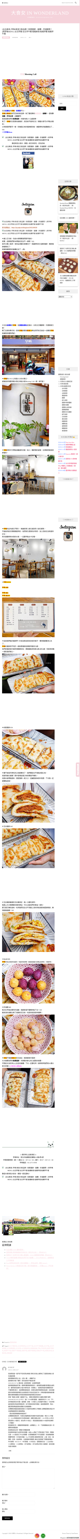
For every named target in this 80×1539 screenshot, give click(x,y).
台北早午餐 (29, 1346)
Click (78, 770)
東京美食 (64, 419)
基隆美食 (63, 379)
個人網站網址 (5, 1510)
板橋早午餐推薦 (16, 1350)
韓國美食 (64, 428)
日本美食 (64, 416)
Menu (6, 3)
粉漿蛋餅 (38, 113)
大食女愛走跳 (64, 384)
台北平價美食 (13, 1346)
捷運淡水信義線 (66, 412)
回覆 (10, 1450)
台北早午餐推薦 (38, 1346)
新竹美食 (64, 414)
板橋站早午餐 (40, 1350)
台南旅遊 (64, 391)
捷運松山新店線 (66, 407)
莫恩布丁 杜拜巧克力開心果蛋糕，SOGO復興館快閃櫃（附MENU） (29, 1255)
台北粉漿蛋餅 (11, 1348)
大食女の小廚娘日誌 (66, 381)
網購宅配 (64, 423)
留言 (4, 1467)
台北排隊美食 (22, 1346)
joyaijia (15, 37)
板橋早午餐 (7, 1350)
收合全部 (67, 374)
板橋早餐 (24, 1350)
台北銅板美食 (26, 1348)
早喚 (22, 74)
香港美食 (64, 431)
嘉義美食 (64, 395)
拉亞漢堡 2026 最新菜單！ (15, 1250)
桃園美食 (64, 421)
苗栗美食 (64, 426)
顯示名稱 (5, 1494)
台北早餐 (46, 1346)
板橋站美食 (48, 1350)
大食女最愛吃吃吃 (65, 386)
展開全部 (61, 374)
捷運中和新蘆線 (66, 402)
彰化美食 (64, 400)
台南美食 (64, 393)
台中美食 (64, 388)
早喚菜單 (43, 1348)
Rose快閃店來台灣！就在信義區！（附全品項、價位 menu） (27, 1263)
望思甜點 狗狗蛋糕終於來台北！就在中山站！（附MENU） (26, 1252)
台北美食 (18, 1348)
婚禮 (63, 398)
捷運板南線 (6, 37)
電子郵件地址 (5, 1502)
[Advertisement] (28, 57)
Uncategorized (64, 377)
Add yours (22, 1361)
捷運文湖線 (65, 405)
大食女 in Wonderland (40, 13)
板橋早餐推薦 (32, 1350)
